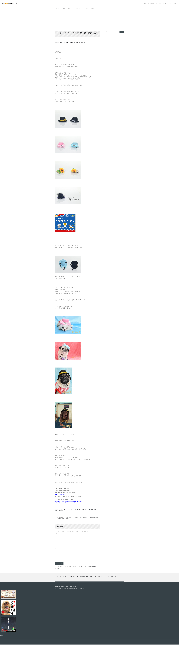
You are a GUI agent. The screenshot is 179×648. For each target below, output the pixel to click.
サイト (56, 557)
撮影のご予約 (57, 577)
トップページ (146, 3)
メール (56, 553)
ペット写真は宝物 (74, 576)
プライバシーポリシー (111, 576)
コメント (57, 533)
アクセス (174, 3)
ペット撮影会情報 (84, 576)
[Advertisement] (89, 20)
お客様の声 (57, 576)
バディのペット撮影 (72, 509)
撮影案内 (152, 3)
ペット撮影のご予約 (166, 3)
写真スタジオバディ (84, 509)
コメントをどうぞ (59, 510)
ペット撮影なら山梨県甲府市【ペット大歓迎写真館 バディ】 (11, 3)
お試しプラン (101, 576)
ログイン (56, 639)
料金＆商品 (158, 3)
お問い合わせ (93, 576)
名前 (56, 548)
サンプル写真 (65, 576)
